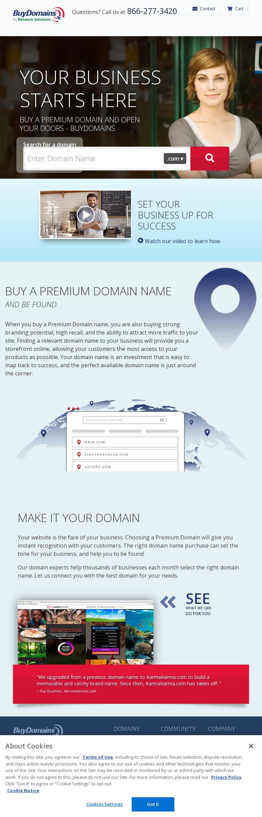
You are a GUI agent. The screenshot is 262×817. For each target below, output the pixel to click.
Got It (153, 804)
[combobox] (175, 158)
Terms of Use (98, 757)
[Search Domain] (210, 158)
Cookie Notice (23, 790)
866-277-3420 (151, 10)
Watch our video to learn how (181, 241)
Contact (207, 8)
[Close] (251, 746)
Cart (239, 8)
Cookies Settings (104, 804)
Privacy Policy (226, 777)
